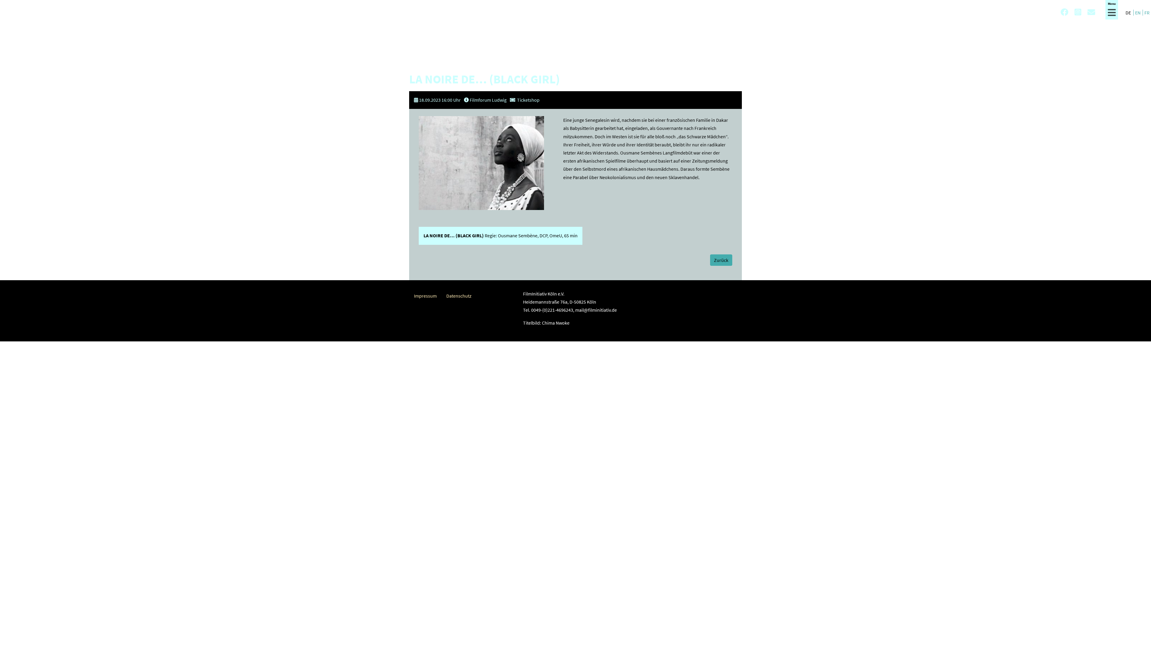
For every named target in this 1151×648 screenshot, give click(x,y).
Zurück (721, 260)
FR (1147, 13)
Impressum (425, 296)
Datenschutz (458, 296)
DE (1129, 13)
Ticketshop (528, 100)
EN (1138, 13)
